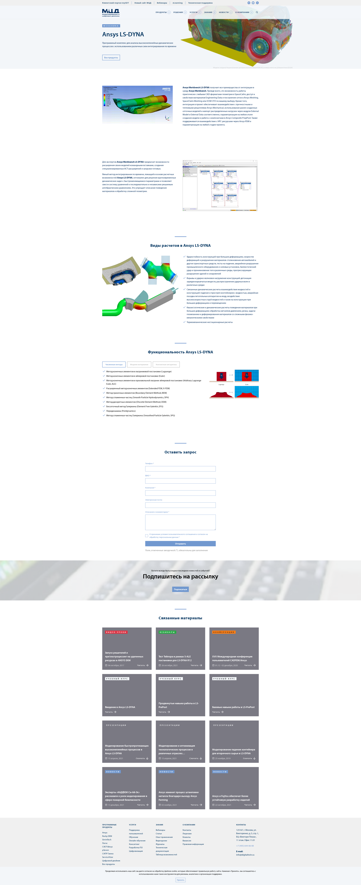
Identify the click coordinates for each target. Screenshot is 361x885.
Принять (180, 880)
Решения (178, 12)
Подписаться (180, 589)
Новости (224, 12)
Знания (208, 12)
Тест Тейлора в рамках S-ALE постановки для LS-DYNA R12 (175, 658)
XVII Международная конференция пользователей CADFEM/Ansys (232, 658)
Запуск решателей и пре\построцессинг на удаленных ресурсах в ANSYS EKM (124, 656)
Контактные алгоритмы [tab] (166, 364)
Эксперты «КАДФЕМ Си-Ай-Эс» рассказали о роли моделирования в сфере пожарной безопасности (126, 796)
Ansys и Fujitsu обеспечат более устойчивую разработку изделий (231, 797)
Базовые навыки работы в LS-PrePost (233, 707)
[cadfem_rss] (257, 2)
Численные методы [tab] (114, 364)
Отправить (180, 543)
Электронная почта (153, 500)
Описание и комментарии (157, 512)
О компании (242, 12)
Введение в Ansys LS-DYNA (120, 707)
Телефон (149, 463)
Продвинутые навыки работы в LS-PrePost (179, 705)
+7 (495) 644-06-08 (245, 845)
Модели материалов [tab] (139, 364)
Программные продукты (109, 825)
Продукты (161, 12)
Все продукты (111, 57)
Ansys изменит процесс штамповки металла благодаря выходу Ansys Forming (179, 796)
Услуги (193, 12)
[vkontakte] (248, 2)
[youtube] (253, 2)
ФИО (148, 475)
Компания (150, 487)
